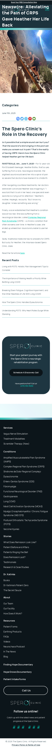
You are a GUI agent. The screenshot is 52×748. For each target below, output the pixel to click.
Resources (9, 620)
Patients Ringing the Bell (15, 552)
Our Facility (9, 608)
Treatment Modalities (14, 438)
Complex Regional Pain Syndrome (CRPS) (24, 466)
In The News (9, 651)
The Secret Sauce (12, 590)
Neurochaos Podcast (14, 646)
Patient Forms (10, 626)
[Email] (34, 118)
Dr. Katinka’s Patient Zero (15, 585)
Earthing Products (12, 631)
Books (6, 580)
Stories (7, 536)
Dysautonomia (10, 476)
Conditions (9, 451)
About (6, 597)
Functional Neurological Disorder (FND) (23, 491)
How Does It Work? (12, 613)
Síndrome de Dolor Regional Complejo (22, 471)
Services (8, 427)
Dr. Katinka (9, 574)
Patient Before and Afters (16, 547)
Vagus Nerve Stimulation (15, 433)
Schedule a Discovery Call (26, 372)
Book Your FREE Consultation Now (24, 2)
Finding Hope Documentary (18, 664)
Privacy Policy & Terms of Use (26, 745)
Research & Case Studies (16, 567)
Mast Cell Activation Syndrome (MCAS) (23, 506)
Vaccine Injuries (11, 528)
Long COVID (9, 501)
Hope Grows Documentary (17, 671)
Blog (5, 656)
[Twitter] (22, 118)
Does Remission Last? (14, 557)
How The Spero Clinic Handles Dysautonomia (22, 302)
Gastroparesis (10, 496)
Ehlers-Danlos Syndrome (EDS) (19, 481)
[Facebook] (18, 118)
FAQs (6, 636)
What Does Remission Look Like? (19, 542)
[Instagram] (26, 118)
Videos (6, 641)
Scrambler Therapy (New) (16, 443)
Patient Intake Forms (14, 679)
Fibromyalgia (9, 486)
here (22, 253)
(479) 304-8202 (26, 386)
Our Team (8, 603)
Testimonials (9, 562)
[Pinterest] (30, 118)
